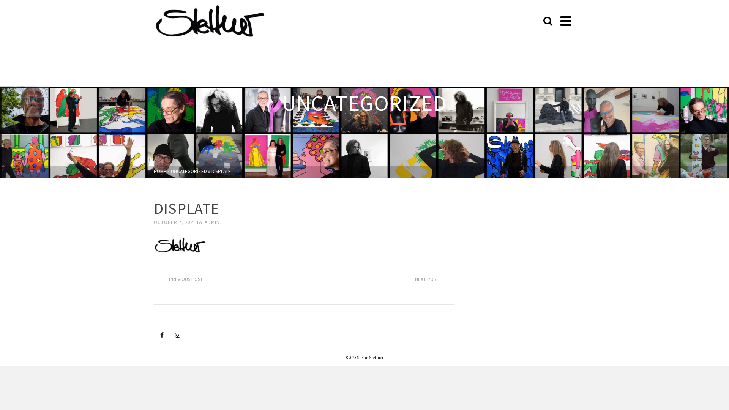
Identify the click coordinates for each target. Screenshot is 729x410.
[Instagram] (177, 335)
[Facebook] (162, 335)
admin (212, 222)
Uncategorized (176, 194)
